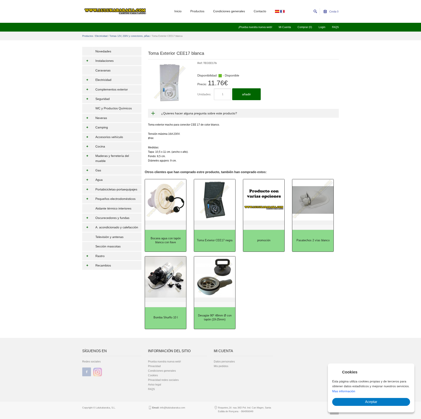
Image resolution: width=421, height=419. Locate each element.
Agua (99, 179)
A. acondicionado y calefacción (116, 227)
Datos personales (224, 361)
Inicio (178, 11)
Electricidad (101, 36)
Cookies (153, 375)
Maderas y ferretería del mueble (112, 158)
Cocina (100, 146)
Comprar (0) (305, 27)
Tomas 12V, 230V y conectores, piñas (129, 36)
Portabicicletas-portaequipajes (116, 189)
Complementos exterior (111, 89)
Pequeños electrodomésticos (115, 199)
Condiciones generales (229, 11)
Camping (101, 127)
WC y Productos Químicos (113, 108)
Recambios (103, 265)
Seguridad (102, 99)
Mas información (343, 391)
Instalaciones (104, 60)
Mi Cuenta (285, 27)
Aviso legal (154, 384)
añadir (246, 94)
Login (322, 27)
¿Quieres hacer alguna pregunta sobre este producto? (199, 113)
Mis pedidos (221, 366)
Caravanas (103, 70)
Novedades (103, 51)
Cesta (334, 11)
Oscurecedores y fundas (112, 218)
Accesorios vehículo (109, 137)
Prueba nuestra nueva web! (164, 361)
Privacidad (154, 366)
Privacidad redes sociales (163, 380)
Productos (197, 11)
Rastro (100, 256)
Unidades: (204, 94)
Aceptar (371, 402)
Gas (98, 170)
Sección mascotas (108, 246)
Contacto (260, 11)
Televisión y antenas (109, 237)
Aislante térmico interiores (113, 208)
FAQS (335, 27)
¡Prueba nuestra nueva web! (255, 27)
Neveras (101, 118)
